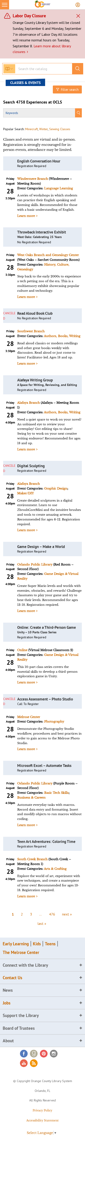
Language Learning (58, 188)
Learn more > (27, 216)
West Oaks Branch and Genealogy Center (48, 255)
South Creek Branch (32, 859)
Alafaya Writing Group (35, 380)
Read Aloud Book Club (35, 313)
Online (22, 650)
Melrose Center (28, 717)
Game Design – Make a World (41, 546)
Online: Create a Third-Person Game (46, 627)
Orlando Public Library (34, 564)
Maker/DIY (25, 493)
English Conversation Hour (38, 161)
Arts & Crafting (55, 869)
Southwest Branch (31, 331)
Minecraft (31, 129)
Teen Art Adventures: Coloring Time (46, 841)
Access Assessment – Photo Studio (45, 699)
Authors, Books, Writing (62, 336)
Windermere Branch (32, 179)
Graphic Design (55, 488)
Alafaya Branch (28, 403)
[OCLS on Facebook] (24, 1054)
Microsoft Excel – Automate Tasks (44, 765)
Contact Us (12, 977)
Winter (43, 129)
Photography (54, 721)
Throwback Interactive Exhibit (41, 232)
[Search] (78, 112)
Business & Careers (31, 797)
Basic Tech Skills (56, 793)
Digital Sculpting (31, 465)
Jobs (6, 1003)
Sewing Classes (59, 129)
